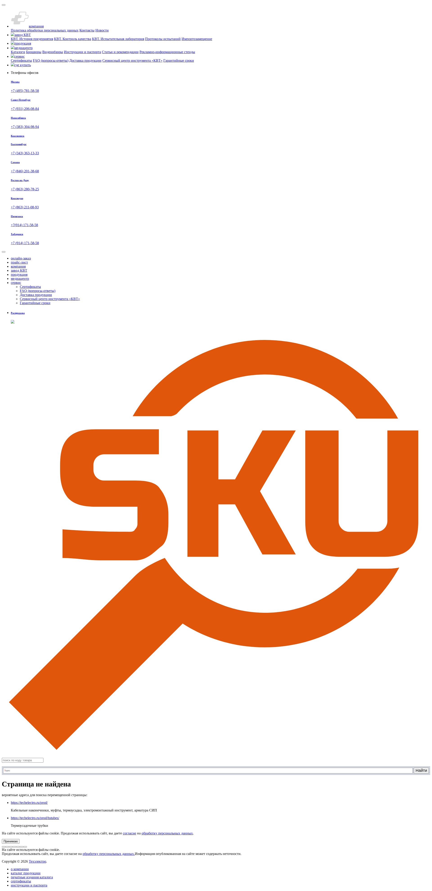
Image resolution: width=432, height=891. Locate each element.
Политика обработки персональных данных (45, 30)
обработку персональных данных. (109, 854)
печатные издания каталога (32, 877)
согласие (129, 833)
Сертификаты (21, 60)
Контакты (86, 30)
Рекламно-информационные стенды (167, 52)
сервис (16, 283)
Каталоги (18, 52)
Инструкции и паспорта (82, 52)
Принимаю (11, 841)
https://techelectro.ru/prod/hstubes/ (35, 818)
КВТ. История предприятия (32, 39)
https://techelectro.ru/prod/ (29, 802)
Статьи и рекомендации (120, 52)
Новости (102, 30)
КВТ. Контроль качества (72, 39)
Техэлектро (37, 861)
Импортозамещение (197, 39)
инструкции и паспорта (29, 885)
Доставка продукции (85, 60)
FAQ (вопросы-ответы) (50, 60)
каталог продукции (25, 873)
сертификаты (21, 881)
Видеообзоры (52, 52)
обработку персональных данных (167, 833)
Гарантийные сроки (178, 60)
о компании (20, 869)
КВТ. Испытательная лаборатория (118, 39)
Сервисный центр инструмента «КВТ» (132, 60)
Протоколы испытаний (163, 39)
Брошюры (33, 52)
